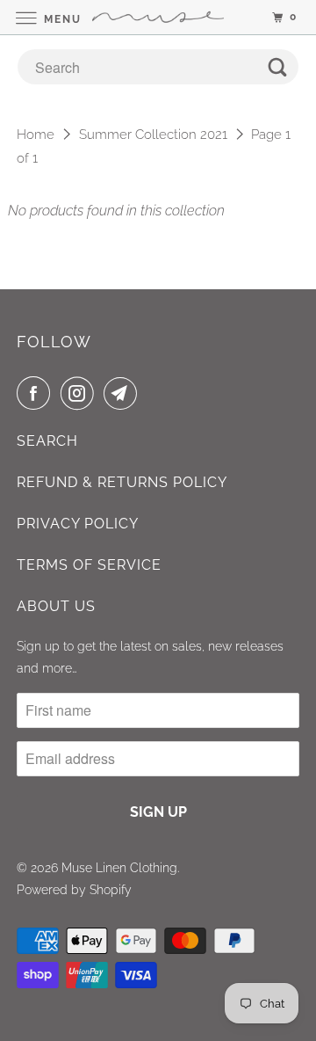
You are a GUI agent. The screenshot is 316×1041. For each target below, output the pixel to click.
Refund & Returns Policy (122, 482)
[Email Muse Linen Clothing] (124, 393)
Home (35, 134)
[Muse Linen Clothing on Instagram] (81, 393)
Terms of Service (89, 565)
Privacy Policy (78, 523)
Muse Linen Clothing (119, 868)
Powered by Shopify (74, 890)
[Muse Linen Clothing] (158, 17)
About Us (56, 606)
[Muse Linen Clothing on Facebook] (37, 393)
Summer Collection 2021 (153, 134)
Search (47, 441)
